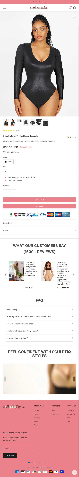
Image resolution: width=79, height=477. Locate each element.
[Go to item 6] (39, 122)
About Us (70, 411)
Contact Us (71, 414)
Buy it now (39, 206)
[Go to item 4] (26, 122)
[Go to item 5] (32, 122)
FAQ (68, 418)
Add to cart (39, 200)
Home (53, 411)
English (47, 462)
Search (36, 411)
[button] (8, 131)
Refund (36, 421)
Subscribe (10, 455)
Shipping (37, 418)
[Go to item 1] (6, 122)
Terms (36, 425)
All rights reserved (46, 467)
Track (69, 421)
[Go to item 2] (13, 122)
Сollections (55, 414)
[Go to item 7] (46, 122)
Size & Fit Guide (13, 152)
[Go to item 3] (19, 120)
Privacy (36, 414)
